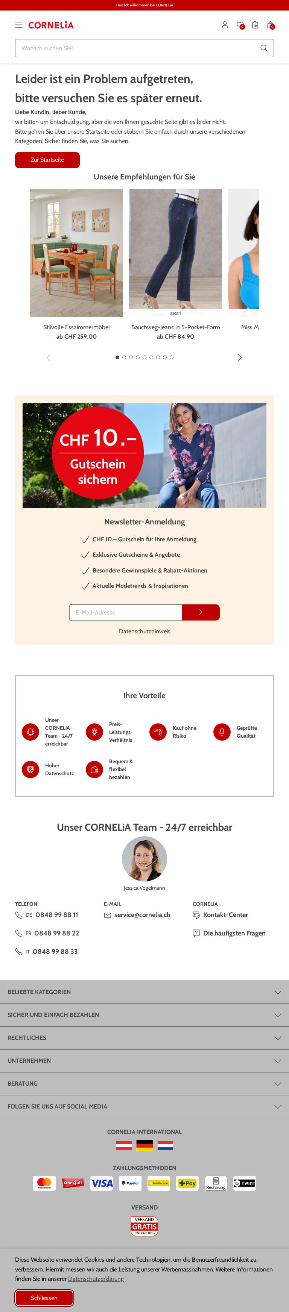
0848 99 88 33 (55, 951)
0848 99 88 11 (56, 915)
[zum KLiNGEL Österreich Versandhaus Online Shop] (124, 1145)
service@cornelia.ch (142, 915)
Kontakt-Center (225, 915)
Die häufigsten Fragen (234, 933)
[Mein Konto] (225, 25)
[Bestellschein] (255, 25)
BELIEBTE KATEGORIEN (39, 992)
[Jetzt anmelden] (201, 612)
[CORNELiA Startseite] (51, 25)
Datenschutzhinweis (144, 631)
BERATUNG (23, 1083)
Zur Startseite (47, 159)
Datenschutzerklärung (96, 1278)
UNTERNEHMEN (29, 1060)
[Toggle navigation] (19, 25)
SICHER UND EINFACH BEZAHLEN (53, 1014)
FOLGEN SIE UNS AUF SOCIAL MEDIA (57, 1106)
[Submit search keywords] (264, 48)
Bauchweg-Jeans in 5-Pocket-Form (175, 327)
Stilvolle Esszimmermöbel (76, 327)
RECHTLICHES (27, 1037)
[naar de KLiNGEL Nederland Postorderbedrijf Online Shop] (165, 1145)
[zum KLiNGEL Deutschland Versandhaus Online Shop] (144, 1145)
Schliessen (44, 1297)
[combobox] (144, 48)
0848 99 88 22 (56, 933)
